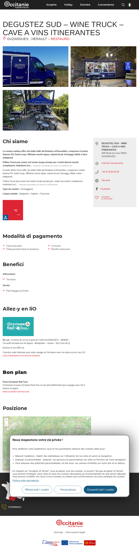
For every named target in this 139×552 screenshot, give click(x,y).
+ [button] (6, 420)
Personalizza (68, 489)
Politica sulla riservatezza (25, 480)
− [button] (6, 424)
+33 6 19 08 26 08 (110, 172)
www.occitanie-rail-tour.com (16, 391)
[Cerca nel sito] (123, 4)
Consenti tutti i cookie (100, 489)
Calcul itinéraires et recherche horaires (21, 355)
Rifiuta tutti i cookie (37, 489)
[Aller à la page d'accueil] (16, 4)
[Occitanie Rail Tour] (18, 335)
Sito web (106, 180)
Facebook (105, 189)
